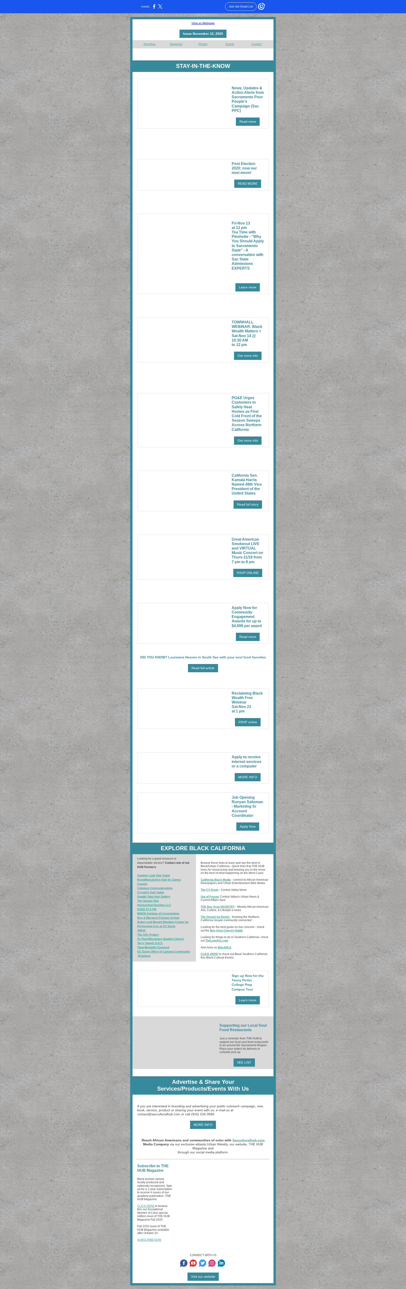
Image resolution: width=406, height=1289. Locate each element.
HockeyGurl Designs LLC (154, 905)
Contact (257, 44)
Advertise (150, 44)
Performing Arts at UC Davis (156, 926)
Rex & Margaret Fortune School (158, 918)
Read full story (247, 504)
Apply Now (248, 826)
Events (230, 44)
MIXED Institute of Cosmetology (158, 913)
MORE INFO (247, 777)
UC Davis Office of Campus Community (163, 951)
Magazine (176, 44)
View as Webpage (203, 23)
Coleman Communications (155, 888)
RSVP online (247, 722)
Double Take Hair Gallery (153, 896)
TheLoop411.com (216, 940)
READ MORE (248, 183)
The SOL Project (148, 934)
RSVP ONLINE (248, 573)
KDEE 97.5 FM (146, 909)
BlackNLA (224, 947)
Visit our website (203, 1276)
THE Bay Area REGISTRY (218, 906)
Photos (203, 44)
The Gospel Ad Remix (215, 917)
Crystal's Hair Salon (150, 892)
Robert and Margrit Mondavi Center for (163, 922)
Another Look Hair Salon (153, 875)
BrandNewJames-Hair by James (159, 879)
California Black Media (216, 879)
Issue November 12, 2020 (203, 33)
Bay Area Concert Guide (226, 930)
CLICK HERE (209, 954)
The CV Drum (210, 890)
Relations (144, 956)
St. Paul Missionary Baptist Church (160, 939)
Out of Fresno (210, 896)
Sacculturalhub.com (248, 1140)
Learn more (247, 287)
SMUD (141, 930)
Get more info (248, 356)
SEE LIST (244, 1062)
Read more (247, 121)
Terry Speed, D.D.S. (150, 943)
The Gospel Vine (148, 901)
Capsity (142, 884)
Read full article (203, 668)
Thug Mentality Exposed (153, 947)
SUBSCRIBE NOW (149, 1240)
